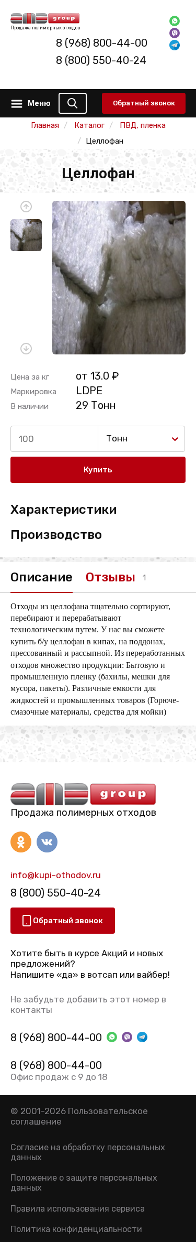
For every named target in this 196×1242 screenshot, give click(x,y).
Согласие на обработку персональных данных (87, 1152)
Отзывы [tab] (110, 577)
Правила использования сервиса (77, 1209)
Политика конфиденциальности (76, 1229)
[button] (26, 206)
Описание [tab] (41, 577)
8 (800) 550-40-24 (101, 60)
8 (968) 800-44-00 (101, 43)
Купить (98, 469)
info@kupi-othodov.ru (55, 875)
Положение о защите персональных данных (83, 1183)
